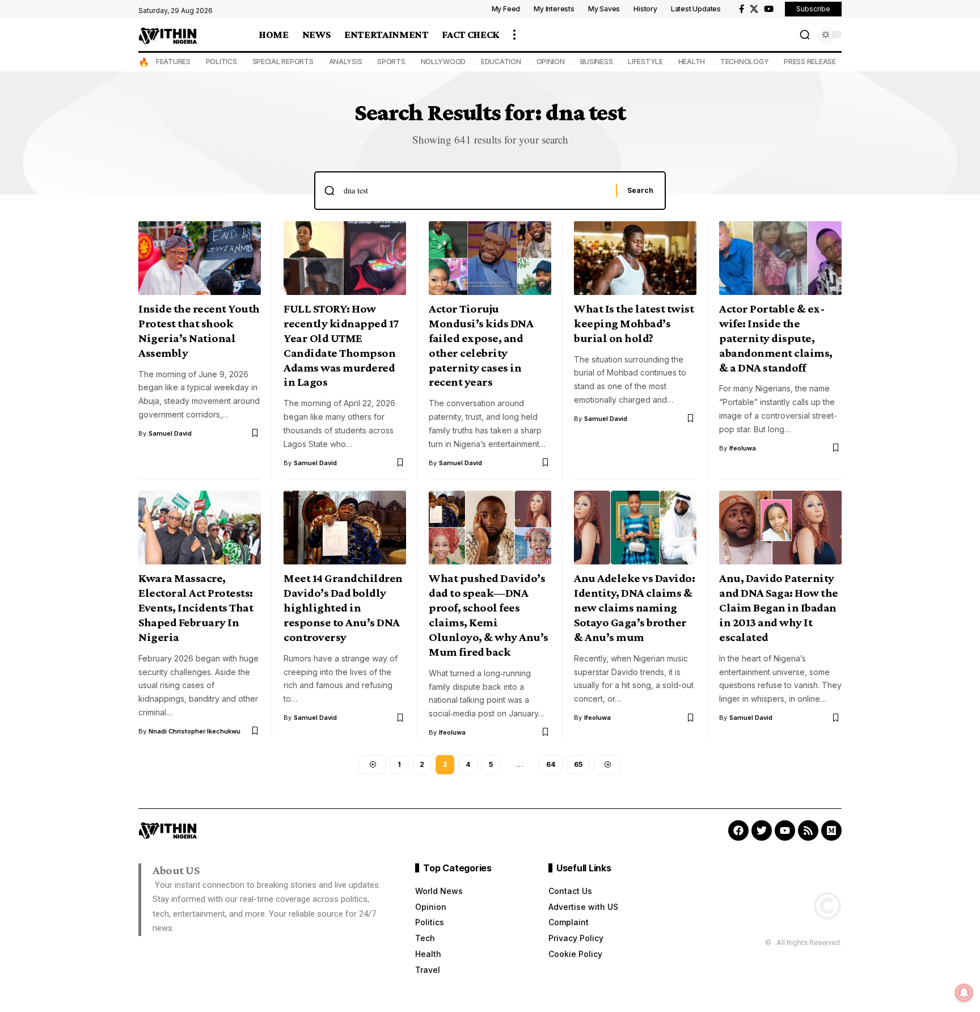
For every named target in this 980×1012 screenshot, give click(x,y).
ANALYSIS (345, 61)
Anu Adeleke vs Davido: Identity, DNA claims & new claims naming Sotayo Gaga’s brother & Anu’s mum (634, 607)
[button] (514, 34)
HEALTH (692, 61)
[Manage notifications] (964, 993)
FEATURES (173, 61)
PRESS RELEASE (810, 61)
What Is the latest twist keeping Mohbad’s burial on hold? (634, 323)
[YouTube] (768, 9)
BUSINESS (596, 61)
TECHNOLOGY (744, 61)
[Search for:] (475, 190)
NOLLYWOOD (443, 61)
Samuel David (170, 433)
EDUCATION (501, 61)
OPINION (551, 61)
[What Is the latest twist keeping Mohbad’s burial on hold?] (635, 258)
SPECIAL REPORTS (283, 61)
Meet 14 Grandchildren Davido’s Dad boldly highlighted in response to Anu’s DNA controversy (343, 607)
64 (550, 764)
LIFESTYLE (645, 61)
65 (578, 764)
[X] (754, 9)
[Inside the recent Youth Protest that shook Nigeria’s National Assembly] (199, 258)
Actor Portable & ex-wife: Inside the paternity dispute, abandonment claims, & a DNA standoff (776, 338)
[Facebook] (741, 9)
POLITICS (221, 61)
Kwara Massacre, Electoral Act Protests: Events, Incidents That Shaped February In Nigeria (195, 607)
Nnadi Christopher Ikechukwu (194, 731)
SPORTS (391, 61)
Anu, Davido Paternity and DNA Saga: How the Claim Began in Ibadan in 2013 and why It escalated (778, 607)
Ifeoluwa (742, 448)
